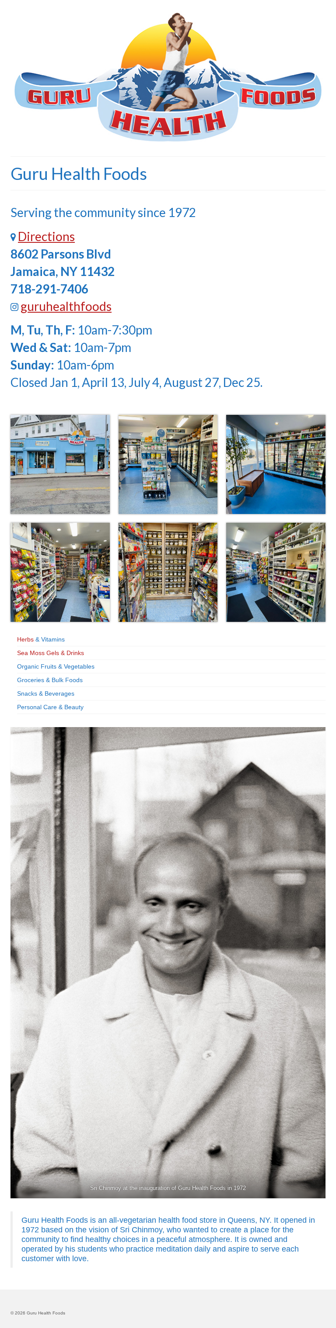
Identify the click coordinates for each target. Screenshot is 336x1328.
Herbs (25, 639)
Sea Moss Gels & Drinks (50, 652)
